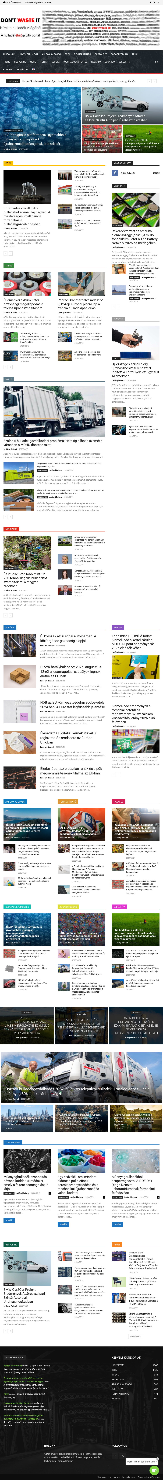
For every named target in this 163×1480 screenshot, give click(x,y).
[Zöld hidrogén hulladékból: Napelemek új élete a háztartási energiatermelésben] (64, 889)
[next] (155, 81)
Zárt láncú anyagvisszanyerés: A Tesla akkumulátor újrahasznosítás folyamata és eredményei (89, 1255)
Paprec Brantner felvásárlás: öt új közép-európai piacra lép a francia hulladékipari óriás (80, 304)
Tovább (9, 1220)
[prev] (150, 81)
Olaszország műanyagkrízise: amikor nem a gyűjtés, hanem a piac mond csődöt (34, 866)
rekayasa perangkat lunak (16, 1403)
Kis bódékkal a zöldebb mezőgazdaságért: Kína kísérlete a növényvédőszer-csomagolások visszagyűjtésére (135, 934)
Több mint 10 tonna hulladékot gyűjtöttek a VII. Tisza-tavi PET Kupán (87, 223)
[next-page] (11, 253)
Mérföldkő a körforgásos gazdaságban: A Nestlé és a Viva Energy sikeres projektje (32, 983)
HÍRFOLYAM (90, 111)
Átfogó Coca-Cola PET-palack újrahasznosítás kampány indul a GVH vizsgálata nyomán (80, 936)
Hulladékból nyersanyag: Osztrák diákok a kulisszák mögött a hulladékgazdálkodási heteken (88, 208)
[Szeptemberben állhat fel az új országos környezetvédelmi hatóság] (65, 590)
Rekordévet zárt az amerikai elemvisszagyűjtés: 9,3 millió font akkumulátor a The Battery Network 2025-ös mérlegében (135, 237)
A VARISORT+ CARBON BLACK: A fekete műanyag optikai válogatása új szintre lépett (142, 953)
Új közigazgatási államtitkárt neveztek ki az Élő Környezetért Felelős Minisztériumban (87, 558)
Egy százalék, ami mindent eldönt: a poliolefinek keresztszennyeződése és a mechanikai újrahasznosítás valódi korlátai (78, 1185)
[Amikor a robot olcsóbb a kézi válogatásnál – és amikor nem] (65, 356)
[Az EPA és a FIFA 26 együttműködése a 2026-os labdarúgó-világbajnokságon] (81, 824)
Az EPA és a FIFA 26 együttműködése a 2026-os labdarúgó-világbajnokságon (78, 830)
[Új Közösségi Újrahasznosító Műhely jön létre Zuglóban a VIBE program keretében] (119, 1282)
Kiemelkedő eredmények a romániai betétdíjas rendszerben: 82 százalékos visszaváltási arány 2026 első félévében (133, 714)
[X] (158, 2)
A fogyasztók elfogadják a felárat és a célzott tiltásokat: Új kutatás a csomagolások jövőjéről (34, 953)
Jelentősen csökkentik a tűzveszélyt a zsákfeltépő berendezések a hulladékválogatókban (142, 983)
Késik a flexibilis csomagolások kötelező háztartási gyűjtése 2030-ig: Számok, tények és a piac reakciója (142, 968)
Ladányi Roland (10, 228)
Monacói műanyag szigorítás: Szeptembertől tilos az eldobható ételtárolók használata (67, 81)
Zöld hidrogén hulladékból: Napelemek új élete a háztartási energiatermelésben (86, 890)
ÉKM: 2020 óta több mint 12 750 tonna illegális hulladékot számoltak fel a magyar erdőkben (25, 580)
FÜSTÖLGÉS (27, 1012)
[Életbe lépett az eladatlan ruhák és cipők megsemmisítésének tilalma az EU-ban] (20, 777)
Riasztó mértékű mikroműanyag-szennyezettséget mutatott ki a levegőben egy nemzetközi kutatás (27, 1406)
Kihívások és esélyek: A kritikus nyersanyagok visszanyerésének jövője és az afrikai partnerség (88, 336)
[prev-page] (5, 253)
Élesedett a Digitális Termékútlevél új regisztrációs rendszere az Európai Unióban (68, 737)
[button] (156, 62)
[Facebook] (150, 2)
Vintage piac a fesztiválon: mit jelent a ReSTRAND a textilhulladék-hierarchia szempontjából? (89, 174)
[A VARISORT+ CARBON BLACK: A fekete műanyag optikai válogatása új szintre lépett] (118, 953)
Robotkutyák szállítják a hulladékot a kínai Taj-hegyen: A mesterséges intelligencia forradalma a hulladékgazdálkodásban (27, 216)
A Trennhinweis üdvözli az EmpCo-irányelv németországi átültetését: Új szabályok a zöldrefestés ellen (88, 953)
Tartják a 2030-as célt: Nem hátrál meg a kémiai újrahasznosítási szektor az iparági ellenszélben (27, 1369)
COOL (6, 203)
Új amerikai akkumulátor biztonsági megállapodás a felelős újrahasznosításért (23, 304)
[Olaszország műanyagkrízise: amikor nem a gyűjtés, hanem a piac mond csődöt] (9, 866)
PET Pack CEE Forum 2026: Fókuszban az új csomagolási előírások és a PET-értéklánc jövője (35, 355)
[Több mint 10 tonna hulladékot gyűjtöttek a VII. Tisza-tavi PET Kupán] (65, 224)
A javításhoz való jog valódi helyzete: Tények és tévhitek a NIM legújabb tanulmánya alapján (143, 430)
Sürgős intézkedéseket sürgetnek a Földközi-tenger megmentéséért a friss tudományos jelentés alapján (27, 829)
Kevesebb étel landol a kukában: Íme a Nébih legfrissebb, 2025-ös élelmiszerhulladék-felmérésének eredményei (135, 829)
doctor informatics (13, 1365)
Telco (6, 1393)
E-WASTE (116, 359)
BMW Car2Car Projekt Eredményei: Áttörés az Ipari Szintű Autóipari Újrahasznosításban (24, 1296)
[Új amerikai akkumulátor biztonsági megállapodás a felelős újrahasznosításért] (27, 284)
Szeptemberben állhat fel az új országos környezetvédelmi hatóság (87, 589)
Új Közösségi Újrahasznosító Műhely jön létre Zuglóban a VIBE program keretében (143, 1281)
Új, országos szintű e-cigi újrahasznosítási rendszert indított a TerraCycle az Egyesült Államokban (135, 370)
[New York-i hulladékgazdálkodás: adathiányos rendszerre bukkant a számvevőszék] (27, 1118)
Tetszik (156, 173)
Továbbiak (134, 1336)
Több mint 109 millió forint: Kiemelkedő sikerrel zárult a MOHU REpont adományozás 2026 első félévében (133, 642)
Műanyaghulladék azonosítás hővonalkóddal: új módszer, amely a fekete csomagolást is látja (26, 1183)
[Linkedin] (154, 2)
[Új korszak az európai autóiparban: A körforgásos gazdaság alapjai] (20, 645)
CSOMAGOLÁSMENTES (13, 130)
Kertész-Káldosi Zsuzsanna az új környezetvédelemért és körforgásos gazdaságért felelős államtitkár (89, 574)
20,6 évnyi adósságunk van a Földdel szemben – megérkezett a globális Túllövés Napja (34, 881)
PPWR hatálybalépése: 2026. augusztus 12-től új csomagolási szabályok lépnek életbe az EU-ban (70, 671)
